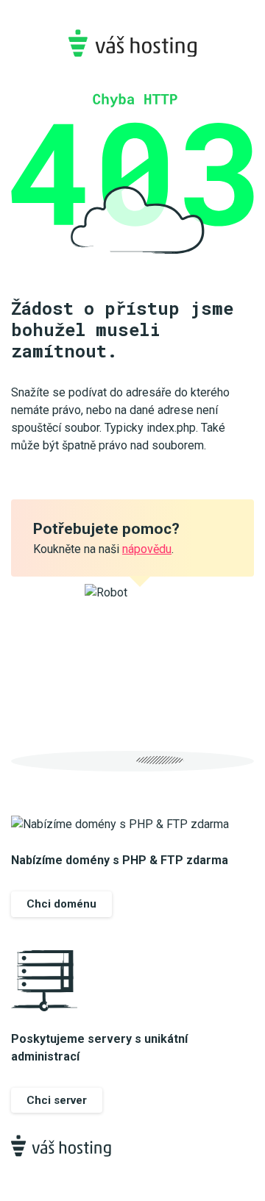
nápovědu (147, 549)
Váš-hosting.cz (132, 43)
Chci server (56, 1100)
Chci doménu (61, 903)
